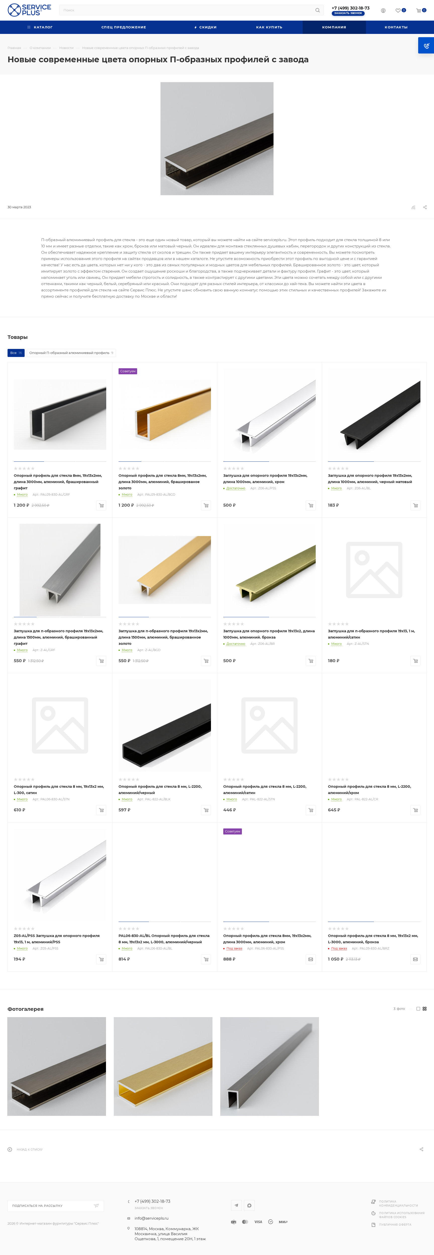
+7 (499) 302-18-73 (350, 8)
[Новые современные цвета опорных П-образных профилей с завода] (56, 1066)
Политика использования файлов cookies (402, 1215)
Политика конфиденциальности (398, 1203)
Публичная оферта (395, 1224)
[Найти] (317, 10)
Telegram (236, 1205)
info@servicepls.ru (152, 1218)
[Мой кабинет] (383, 11)
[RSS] (413, 207)
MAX (249, 1205)
